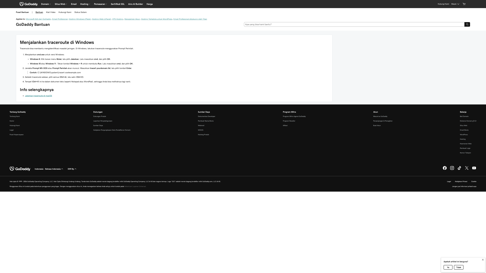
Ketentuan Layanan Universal (135, 186)
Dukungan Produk (99, 116)
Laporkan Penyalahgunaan (102, 121)
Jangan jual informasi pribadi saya (464, 186)
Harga (150, 4)
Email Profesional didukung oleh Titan (190, 19)
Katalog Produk (203, 134)
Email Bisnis (464, 130)
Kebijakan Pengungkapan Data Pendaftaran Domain (111, 130)
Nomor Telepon (465, 153)
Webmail (201, 125)
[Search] (467, 24)
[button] (483, 259)
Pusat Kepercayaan (17, 134)
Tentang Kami (15, 116)
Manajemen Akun (132, 19)
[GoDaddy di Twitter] (466, 169)
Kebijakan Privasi (461, 181)
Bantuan (39, 12)
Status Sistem (80, 12)
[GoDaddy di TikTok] (459, 169)
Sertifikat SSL (118, 4)
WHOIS (200, 130)
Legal (12, 130)
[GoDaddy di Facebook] (444, 169)
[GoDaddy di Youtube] (474, 169)
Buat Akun (377, 125)
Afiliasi (285, 125)
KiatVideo (50, 12)
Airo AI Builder (135, 4)
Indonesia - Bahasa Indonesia (48, 169)
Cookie (473, 181)
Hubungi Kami (64, 12)
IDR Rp (71, 169)
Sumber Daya (98, 125)
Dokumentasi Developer (206, 116)
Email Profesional (60, 19)
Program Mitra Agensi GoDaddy (294, 116)
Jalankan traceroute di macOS (38, 96)
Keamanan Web (465, 143)
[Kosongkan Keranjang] (464, 4)
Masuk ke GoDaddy (380, 116)
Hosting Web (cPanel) (101, 19)
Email (74, 4)
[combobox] (354, 24)
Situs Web (463, 125)
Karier (12, 121)
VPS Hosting (117, 19)
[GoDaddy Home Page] (20, 169)
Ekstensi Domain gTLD (468, 121)
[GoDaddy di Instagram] (452, 169)
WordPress (464, 134)
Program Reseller (289, 121)
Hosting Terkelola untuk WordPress (156, 19)
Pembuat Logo (465, 148)
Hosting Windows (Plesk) (80, 19)
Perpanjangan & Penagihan (382, 121)
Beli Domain (464, 116)
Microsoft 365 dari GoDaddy (38, 19)
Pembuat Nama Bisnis (206, 121)
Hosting (462, 139)
